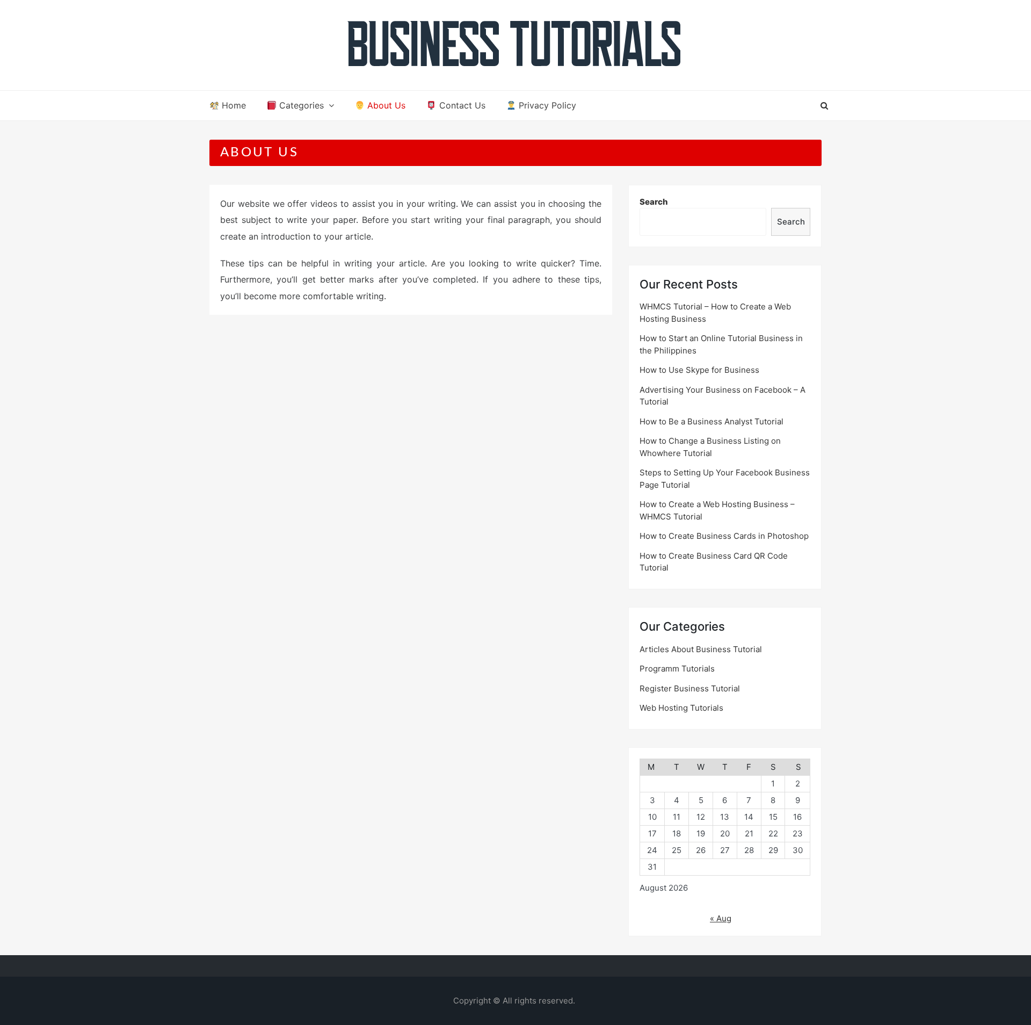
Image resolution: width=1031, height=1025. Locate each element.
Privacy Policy (546, 105)
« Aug (720, 918)
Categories (300, 105)
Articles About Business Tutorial (701, 649)
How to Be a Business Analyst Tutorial (711, 421)
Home (232, 105)
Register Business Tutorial (690, 688)
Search (654, 202)
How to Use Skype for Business (699, 370)
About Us (385, 105)
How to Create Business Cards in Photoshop (724, 536)
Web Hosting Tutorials (681, 708)
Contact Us (461, 105)
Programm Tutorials (677, 668)
